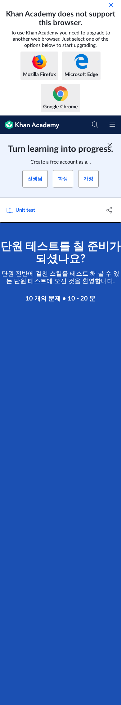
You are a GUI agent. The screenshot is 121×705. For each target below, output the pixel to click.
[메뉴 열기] (112, 125)
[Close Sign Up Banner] (110, 145)
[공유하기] (109, 210)
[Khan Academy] (29, 125)
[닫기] (111, 5)
